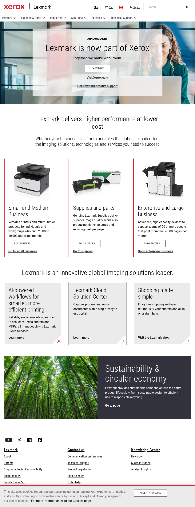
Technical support (78, 463)
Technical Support (122, 18)
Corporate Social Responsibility (23, 469)
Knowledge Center (145, 450)
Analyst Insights (141, 469)
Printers (7, 18)
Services (97, 18)
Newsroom (137, 456)
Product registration (80, 469)
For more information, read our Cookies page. (61, 501)
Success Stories (140, 463)
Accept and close (150, 493)
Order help (74, 482)
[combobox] (167, 7)
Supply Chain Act (14, 482)
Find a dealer (76, 476)
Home (27, 6)
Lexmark (11, 450)
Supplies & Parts (31, 18)
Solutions (77, 18)
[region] (97, 496)
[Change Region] (121, 7)
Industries (56, 18)
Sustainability (12, 476)
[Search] (187, 7)
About (7, 456)
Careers (8, 463)
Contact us (76, 450)
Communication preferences (85, 456)
